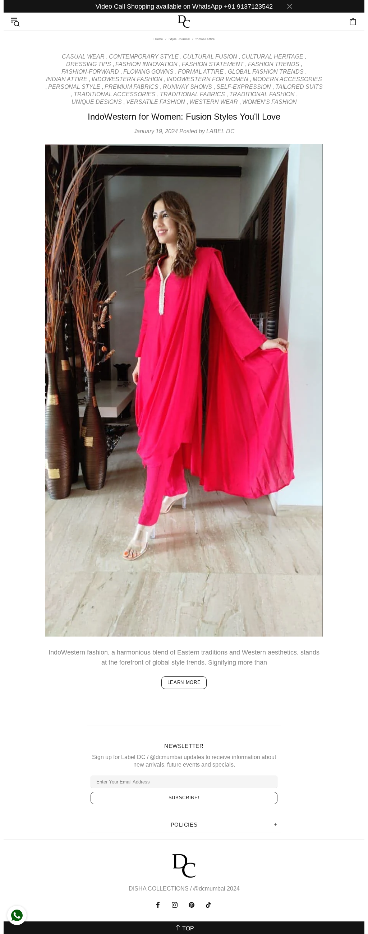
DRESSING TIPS (88, 64)
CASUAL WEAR (83, 57)
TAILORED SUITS (299, 87)
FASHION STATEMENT (213, 64)
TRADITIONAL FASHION (262, 94)
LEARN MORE (184, 682)
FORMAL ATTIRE (201, 72)
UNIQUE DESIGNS (97, 102)
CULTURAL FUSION (210, 57)
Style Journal (179, 39)
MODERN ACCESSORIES (287, 79)
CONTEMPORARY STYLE (144, 57)
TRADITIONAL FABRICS (192, 94)
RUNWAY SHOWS (187, 87)
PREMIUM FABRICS (131, 87)
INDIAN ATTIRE (66, 79)
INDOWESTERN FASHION (127, 79)
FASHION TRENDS (273, 64)
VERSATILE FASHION (155, 102)
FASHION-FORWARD (90, 72)
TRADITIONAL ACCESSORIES (115, 94)
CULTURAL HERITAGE (272, 57)
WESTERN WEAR (213, 102)
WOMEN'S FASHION (269, 102)
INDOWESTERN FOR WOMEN (207, 79)
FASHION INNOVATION (146, 64)
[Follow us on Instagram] (175, 904)
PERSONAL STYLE (74, 87)
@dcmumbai (209, 889)
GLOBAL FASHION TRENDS (266, 72)
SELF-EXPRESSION (243, 87)
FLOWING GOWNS (148, 72)
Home (158, 39)
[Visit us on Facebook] (158, 904)
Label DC (184, 21)
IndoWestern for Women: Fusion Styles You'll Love (184, 116)
